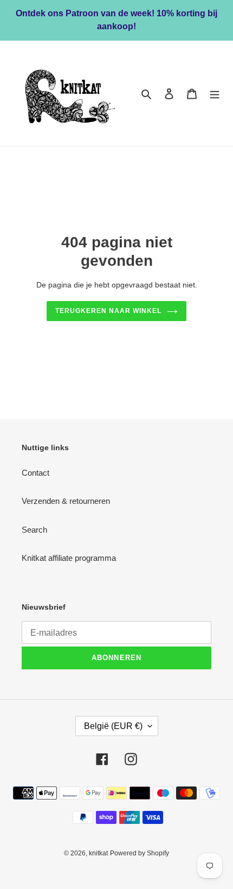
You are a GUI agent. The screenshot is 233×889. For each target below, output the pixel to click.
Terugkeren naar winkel (108, 311)
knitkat (98, 853)
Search (34, 529)
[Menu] (214, 93)
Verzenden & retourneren (66, 501)
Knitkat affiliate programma (69, 557)
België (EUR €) (113, 726)
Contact (35, 472)
